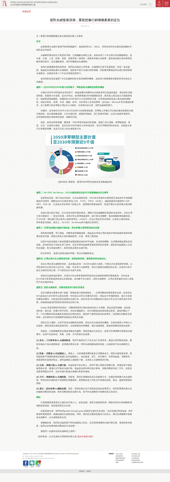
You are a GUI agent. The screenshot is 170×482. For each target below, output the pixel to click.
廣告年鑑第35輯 (84, 436)
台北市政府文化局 (135, 456)
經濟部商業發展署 (120, 460)
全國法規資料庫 (119, 456)
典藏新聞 (26, 11)
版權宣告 (89, 471)
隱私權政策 (81, 471)
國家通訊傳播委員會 (120, 458)
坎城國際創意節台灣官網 (137, 462)
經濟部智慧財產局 (135, 460)
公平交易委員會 (135, 458)
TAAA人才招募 (119, 453)
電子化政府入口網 (135, 453)
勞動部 (117, 462)
